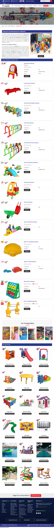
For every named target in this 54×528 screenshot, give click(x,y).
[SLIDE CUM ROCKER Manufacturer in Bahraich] (12, 170)
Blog (3, 508)
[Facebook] (20, 1)
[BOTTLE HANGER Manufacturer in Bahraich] (12, 309)
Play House (13, 513)
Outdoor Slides (30, 507)
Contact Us (4, 509)
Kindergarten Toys (22, 513)
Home (3, 26)
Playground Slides (14, 504)
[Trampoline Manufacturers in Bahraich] (43, 426)
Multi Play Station (14, 512)
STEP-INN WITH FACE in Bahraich (31, 142)
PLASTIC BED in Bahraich (29, 83)
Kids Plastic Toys (22, 510)
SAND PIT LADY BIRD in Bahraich (31, 241)
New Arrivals (46, 5)
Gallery (3, 505)
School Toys (21, 517)
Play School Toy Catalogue (30, 1)
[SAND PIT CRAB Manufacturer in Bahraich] (12, 269)
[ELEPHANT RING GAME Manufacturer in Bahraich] (12, 111)
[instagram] (23, 1)
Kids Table (12, 508)
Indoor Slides (30, 512)
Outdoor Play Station (14, 514)
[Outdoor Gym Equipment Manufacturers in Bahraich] (9, 473)
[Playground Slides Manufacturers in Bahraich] (26, 355)
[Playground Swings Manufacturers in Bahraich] (43, 355)
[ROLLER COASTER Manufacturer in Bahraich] (12, 230)
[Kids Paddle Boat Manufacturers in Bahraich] (9, 450)
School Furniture (29, 5)
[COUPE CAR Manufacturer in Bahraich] (12, 190)
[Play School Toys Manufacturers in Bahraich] (9, 355)
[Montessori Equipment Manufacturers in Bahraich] (26, 450)
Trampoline (24, 5)
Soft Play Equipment (18, 5)
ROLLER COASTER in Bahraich (30, 222)
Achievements (40, 5)
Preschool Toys (21, 504)
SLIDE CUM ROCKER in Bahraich (31, 162)
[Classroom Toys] (41, 43)
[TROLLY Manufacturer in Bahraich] (12, 210)
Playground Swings (14, 505)
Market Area (4, 512)
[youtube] (22, 1)
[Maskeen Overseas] (6, 6)
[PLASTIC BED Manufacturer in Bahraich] (12, 91)
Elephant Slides (30, 504)
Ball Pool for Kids (14, 509)
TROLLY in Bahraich (28, 202)
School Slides (30, 508)
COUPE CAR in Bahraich (29, 182)
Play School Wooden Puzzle (22, 515)
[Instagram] (6, 333)
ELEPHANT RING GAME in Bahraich (31, 103)
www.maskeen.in (27, 519)
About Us (4, 3)
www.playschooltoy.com (13, 519)
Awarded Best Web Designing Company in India (39, 525)
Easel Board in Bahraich (29, 63)
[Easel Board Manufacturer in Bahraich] (12, 71)
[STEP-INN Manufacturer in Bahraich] (12, 131)
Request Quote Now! (36, 495)
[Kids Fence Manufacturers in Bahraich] (9, 402)
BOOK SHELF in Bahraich (29, 281)
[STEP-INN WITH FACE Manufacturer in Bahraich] (12, 151)
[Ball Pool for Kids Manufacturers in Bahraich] (43, 378)
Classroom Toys (22, 508)
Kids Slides (29, 505)
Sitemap (3, 510)
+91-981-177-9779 (7, 1)
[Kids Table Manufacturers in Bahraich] (26, 378)
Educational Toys (22, 512)
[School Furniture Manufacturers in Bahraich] (43, 473)
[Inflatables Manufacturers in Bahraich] (26, 426)
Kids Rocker (13, 507)
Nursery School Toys (22, 509)
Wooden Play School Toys (22, 506)
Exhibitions (35, 5)
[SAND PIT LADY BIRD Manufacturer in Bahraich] (12, 250)
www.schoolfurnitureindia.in (41, 519)
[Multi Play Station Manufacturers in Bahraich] (26, 402)
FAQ (3, 507)
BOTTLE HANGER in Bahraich (30, 301)
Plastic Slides (30, 510)
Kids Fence (13, 510)
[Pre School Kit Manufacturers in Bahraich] (26, 473)
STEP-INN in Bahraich (28, 123)
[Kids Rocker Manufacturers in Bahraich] (9, 378)
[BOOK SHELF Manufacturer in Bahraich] (12, 289)
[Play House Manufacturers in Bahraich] (43, 402)
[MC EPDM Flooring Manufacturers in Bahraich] (43, 450)
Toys (12, 5)
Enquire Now (27, 76)
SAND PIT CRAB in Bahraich (30, 261)
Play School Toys (11, 26)
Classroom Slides (30, 509)
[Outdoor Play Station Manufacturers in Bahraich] (9, 426)
